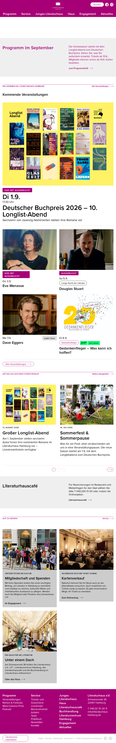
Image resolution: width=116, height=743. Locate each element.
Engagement (88, 14)
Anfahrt (35, 712)
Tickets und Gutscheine (37, 701)
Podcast (7, 709)
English (41, 738)
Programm (9, 14)
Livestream (37, 706)
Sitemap (48, 738)
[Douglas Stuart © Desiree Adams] (86, 249)
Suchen (97, 4)
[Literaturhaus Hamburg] (58, 6)
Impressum (68, 738)
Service (26, 14)
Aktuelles (107, 14)
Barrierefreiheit (39, 709)
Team (34, 715)
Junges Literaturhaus (49, 14)
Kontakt (35, 725)
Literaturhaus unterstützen (11, 738)
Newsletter (37, 722)
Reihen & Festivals (13, 702)
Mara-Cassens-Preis (13, 706)
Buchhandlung (68, 711)
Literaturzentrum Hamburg (70, 717)
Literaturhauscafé (70, 707)
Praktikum (36, 719)
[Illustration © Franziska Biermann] (86, 314)
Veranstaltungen (12, 699)
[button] (54, 469)
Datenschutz (58, 738)
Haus (71, 14)
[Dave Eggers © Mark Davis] (30, 314)
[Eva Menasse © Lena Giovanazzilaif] (30, 249)
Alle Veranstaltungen (16, 364)
